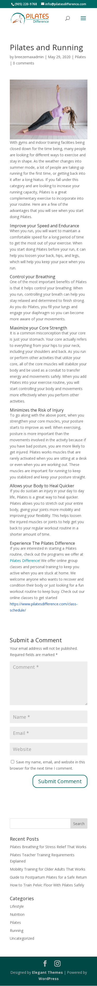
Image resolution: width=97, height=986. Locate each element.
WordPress (49, 978)
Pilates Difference (24, 560)
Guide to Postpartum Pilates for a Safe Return (48, 877)
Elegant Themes (47, 972)
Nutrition (17, 914)
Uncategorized (22, 938)
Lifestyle (17, 906)
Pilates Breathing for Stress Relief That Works (48, 846)
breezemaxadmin (29, 56)
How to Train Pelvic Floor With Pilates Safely (47, 885)
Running (16, 930)
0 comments (23, 63)
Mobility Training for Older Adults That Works (47, 869)
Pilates (80, 56)
